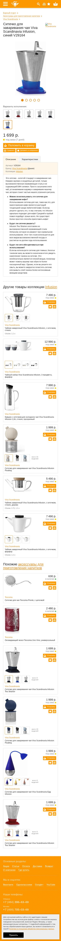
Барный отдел (9, 13)
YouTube (50, 884)
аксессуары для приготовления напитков (23, 566)
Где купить (23, 870)
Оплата (26, 866)
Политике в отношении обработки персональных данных (31, 929)
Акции (6, 866)
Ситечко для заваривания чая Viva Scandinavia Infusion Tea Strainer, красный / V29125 (18, 113)
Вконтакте (8, 884)
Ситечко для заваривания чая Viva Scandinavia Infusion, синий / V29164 (7, 124)
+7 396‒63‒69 (16, 902)
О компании (9, 870)
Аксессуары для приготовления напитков (21, 16)
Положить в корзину (21, 145)
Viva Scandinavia (10, 19)
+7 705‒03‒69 (16, 909)
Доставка (37, 866)
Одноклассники (24, 884)
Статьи (15, 866)
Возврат (49, 866)
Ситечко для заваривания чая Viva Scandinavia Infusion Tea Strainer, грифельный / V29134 (39, 113)
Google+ (39, 884)
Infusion (19, 171)
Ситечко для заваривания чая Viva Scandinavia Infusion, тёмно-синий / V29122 (50, 113)
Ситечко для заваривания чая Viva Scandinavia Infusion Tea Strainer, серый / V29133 (28, 113)
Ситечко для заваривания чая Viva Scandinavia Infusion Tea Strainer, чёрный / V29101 (7, 113)
